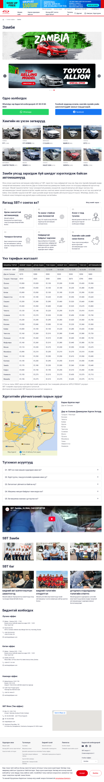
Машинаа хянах (26, 748)
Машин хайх (19, 13)
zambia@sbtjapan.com (10, 637)
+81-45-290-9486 (9, 719)
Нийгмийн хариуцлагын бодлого (51, 754)
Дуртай (79, 13)
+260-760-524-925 (9, 632)
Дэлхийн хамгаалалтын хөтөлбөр (32, 751)
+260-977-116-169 (9, 662)
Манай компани (46, 9)
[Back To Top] (99, 771)
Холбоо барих (58, 9)
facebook (80, 112)
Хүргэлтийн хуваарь (28, 759)
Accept (82, 773)
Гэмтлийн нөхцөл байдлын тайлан (30, 755)
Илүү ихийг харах (92, 202)
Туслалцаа (70, 13)
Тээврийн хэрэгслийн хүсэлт (70, 748)
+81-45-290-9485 (9, 716)
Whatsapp (27, 112)
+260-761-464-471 (9, 692)
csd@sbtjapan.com (9, 721)
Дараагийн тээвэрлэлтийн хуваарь (30, 762)
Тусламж (24, 745)
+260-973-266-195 (9, 634)
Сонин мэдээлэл (87, 753)
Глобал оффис (10, 19)
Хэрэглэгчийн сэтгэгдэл (9, 751)
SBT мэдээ (67, 9)
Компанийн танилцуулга (49, 748)
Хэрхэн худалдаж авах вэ (34, 13)
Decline (95, 773)
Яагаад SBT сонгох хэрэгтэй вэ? (52, 13)
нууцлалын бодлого (62, 778)
